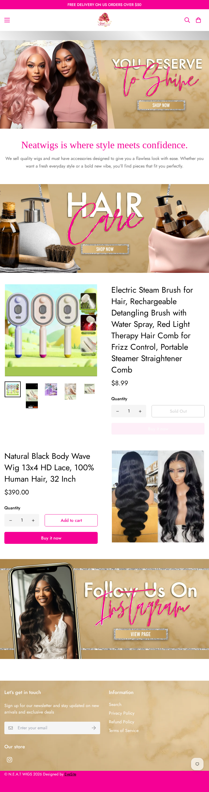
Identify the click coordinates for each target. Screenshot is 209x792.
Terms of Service (124, 730)
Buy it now (51, 538)
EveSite (70, 774)
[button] (198, 20)
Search (115, 704)
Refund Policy (121, 722)
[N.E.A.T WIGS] (104, 20)
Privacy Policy (121, 713)
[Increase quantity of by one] (140, 411)
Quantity (119, 399)
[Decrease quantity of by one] (117, 411)
